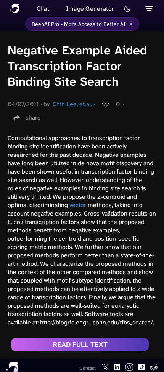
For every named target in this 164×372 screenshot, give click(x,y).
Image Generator (90, 9)
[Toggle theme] (127, 9)
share (33, 117)
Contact (88, 368)
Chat (43, 9)
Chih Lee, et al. (72, 104)
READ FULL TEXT (80, 344)
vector (77, 205)
